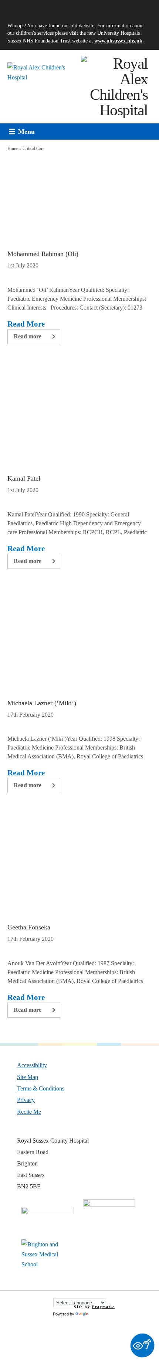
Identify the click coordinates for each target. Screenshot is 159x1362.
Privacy (26, 1100)
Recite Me (29, 1111)
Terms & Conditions (40, 1088)
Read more (27, 336)
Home (12, 148)
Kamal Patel (23, 478)
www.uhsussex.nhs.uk (118, 41)
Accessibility (32, 1065)
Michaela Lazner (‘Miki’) (41, 703)
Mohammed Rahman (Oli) (42, 253)
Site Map (27, 1077)
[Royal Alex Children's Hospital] (114, 87)
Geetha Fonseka (28, 927)
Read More (26, 324)
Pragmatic (103, 1307)
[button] (26, 131)
